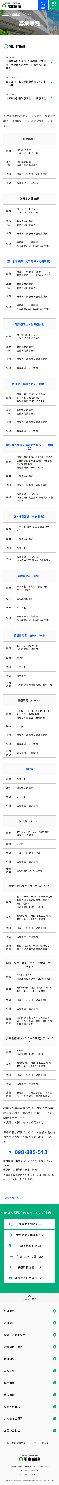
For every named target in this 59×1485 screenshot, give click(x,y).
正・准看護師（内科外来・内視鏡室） (29, 261)
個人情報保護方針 (16, 1443)
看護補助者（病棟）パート (29, 635)
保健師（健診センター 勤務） (29, 384)
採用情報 (16, 14)
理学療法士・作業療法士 (29, 324)
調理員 (29, 769)
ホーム (5, 14)
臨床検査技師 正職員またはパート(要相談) (29, 447)
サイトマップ (41, 1443)
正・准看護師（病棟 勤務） (29, 516)
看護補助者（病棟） (29, 576)
